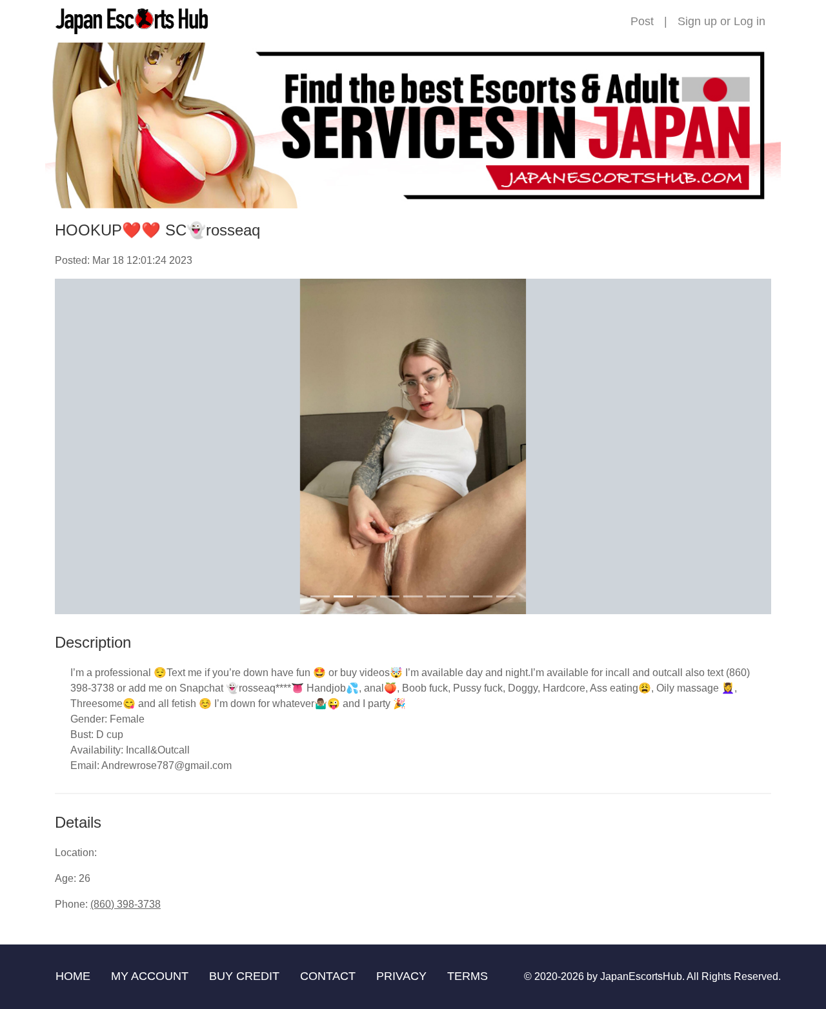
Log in (749, 21)
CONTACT (328, 976)
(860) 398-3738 (125, 904)
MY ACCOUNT (149, 976)
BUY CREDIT (244, 976)
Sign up (697, 21)
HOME (72, 976)
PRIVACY (401, 976)
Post (642, 21)
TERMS (467, 976)
